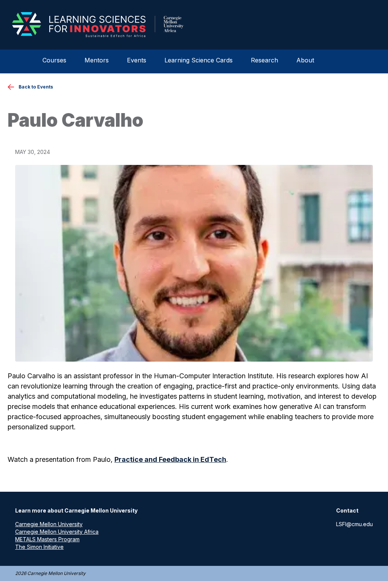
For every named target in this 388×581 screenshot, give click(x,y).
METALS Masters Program (47, 539)
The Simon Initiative (39, 547)
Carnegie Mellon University (49, 524)
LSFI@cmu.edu (354, 524)
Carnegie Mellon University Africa (57, 531)
